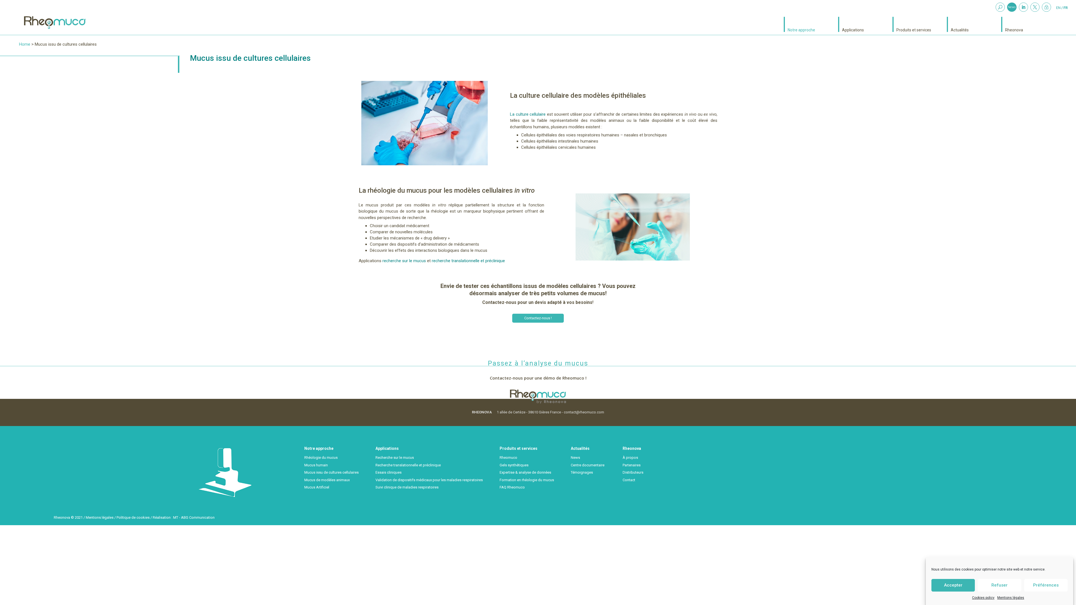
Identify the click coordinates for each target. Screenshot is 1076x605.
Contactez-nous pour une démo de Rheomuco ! (538, 378)
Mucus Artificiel (316, 487)
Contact (629, 480)
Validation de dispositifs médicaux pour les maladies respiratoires (429, 480)
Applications (853, 30)
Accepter (953, 585)
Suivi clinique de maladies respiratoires (407, 487)
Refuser (999, 585)
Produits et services (913, 30)
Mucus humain (316, 465)
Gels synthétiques (514, 465)
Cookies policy (983, 598)
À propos (630, 457)
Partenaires (632, 465)
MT (175, 517)
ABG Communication (198, 517)
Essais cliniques (388, 472)
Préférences (1046, 585)
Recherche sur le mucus (394, 457)
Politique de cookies (133, 517)
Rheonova (1014, 30)
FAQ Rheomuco (512, 487)
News (1012, 7)
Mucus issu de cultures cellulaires (331, 472)
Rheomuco (508, 457)
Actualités (960, 30)
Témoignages (582, 472)
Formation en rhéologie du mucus (527, 480)
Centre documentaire (587, 465)
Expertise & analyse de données (525, 472)
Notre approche (801, 30)
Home (24, 44)
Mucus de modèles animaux (327, 480)
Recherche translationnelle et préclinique (408, 465)
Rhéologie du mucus (321, 457)
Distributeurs (633, 472)
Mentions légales (1010, 598)
